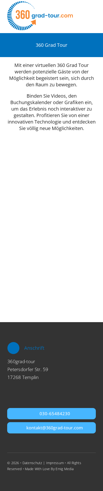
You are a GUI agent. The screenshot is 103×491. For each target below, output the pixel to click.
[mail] (27, 479)
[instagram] (18, 479)
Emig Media (65, 469)
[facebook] (9, 479)
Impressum (55, 463)
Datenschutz (32, 463)
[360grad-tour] (40, 3)
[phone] (35, 479)
